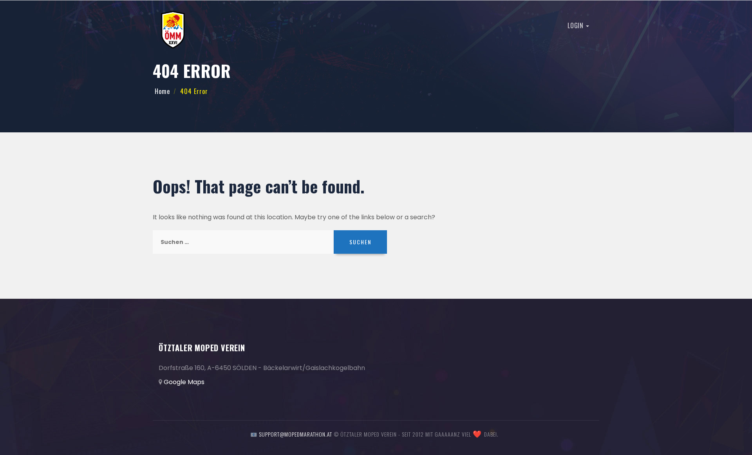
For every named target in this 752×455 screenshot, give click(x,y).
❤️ (477, 434)
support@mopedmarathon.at (295, 434)
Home (162, 91)
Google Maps (184, 381)
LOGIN (576, 25)
